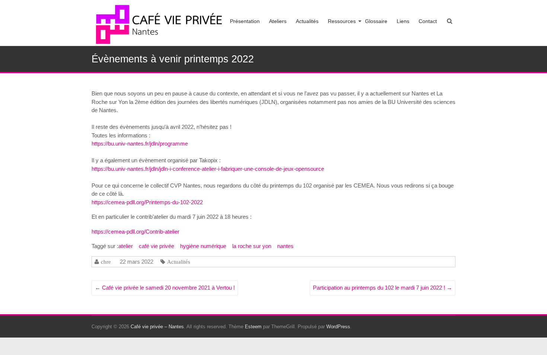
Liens (403, 21)
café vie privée (156, 246)
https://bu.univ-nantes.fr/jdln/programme (140, 143)
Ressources (342, 21)
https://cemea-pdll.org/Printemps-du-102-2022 (147, 202)
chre (106, 261)
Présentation (245, 21)
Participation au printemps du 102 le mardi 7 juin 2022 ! (382, 287)
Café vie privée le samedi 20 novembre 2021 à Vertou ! (165, 287)
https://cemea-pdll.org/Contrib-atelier (135, 231)
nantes (285, 246)
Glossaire (376, 21)
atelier (125, 246)
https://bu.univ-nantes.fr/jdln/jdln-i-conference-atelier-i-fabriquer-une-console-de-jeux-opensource (208, 169)
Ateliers (278, 21)
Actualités (307, 21)
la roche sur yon (251, 246)
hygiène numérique (203, 246)
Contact (428, 21)
